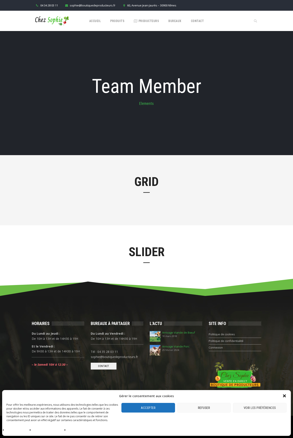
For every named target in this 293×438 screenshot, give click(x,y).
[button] (284, 396)
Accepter (148, 408)
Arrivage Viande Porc (175, 346)
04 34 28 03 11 (49, 5)
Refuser (204, 408)
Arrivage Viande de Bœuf (178, 332)
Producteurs (149, 21)
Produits (117, 21)
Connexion (216, 347)
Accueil (95, 21)
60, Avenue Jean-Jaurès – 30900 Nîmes (151, 5)
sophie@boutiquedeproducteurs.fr (92, 5)
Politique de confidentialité (49, 430)
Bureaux (174, 21)
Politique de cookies (18, 430)
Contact (197, 21)
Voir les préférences (260, 408)
